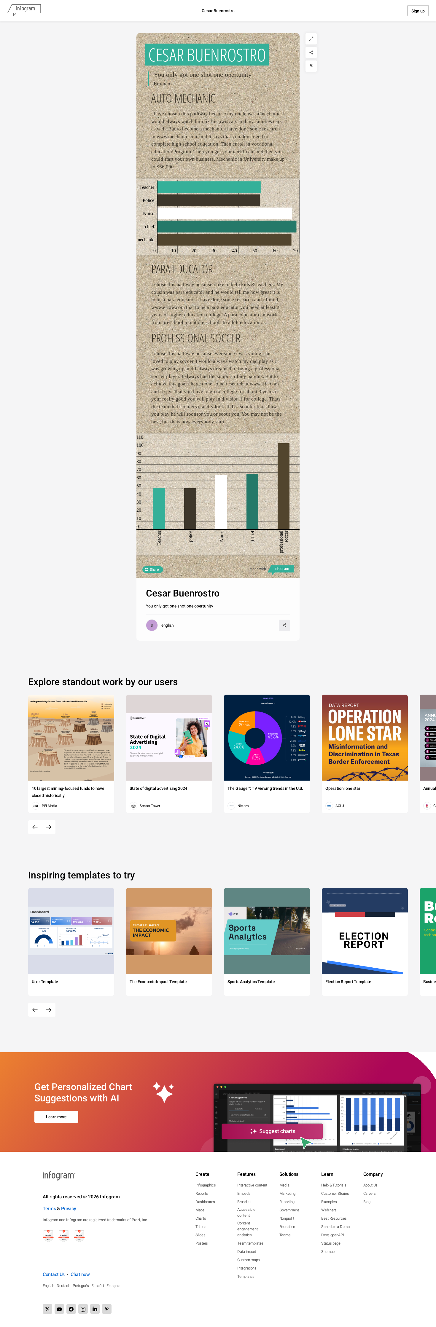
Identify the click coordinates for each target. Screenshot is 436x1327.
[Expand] (311, 38)
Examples (329, 1202)
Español (97, 1285)
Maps (200, 1210)
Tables (200, 1226)
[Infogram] (24, 10)
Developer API (332, 1235)
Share (154, 569)
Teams (285, 1235)
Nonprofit (286, 1218)
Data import (246, 1251)
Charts (200, 1218)
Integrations (246, 1268)
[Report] (311, 66)
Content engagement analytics (247, 1229)
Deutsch (63, 1285)
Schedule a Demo (335, 1226)
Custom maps (248, 1260)
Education (287, 1226)
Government (289, 1210)
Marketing (287, 1193)
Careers (369, 1193)
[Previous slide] (35, 827)
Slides (200, 1235)
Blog (366, 1202)
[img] (209, 187)
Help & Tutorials (333, 1185)
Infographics (205, 1185)
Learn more (56, 1116)
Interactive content (252, 1185)
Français (113, 1285)
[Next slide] (48, 827)
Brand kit (244, 1202)
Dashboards (205, 1202)
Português (81, 1285)
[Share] (311, 52)
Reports (201, 1193)
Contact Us (54, 1274)
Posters (201, 1243)
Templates (245, 1276)
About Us (370, 1185)
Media (284, 1185)
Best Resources (334, 1218)
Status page (330, 1243)
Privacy (68, 1208)
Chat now (80, 1274)
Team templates (250, 1243)
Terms (49, 1208)
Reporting (287, 1202)
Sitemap (328, 1251)
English (48, 1285)
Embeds (243, 1193)
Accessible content (246, 1212)
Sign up (418, 11)
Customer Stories (335, 1193)
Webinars (329, 1210)
